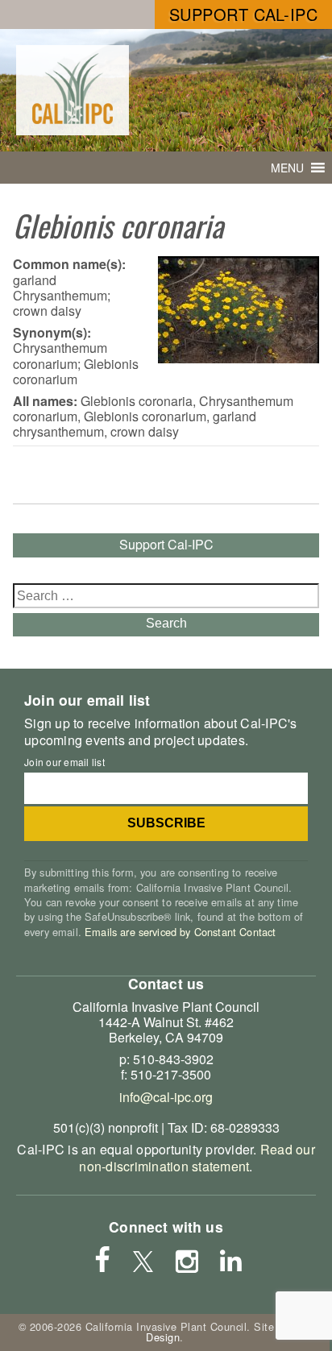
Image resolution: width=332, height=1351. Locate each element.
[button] (287, 167)
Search (166, 623)
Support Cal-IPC (243, 14)
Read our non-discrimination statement (196, 1157)
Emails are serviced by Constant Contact (180, 931)
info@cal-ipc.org (166, 1097)
